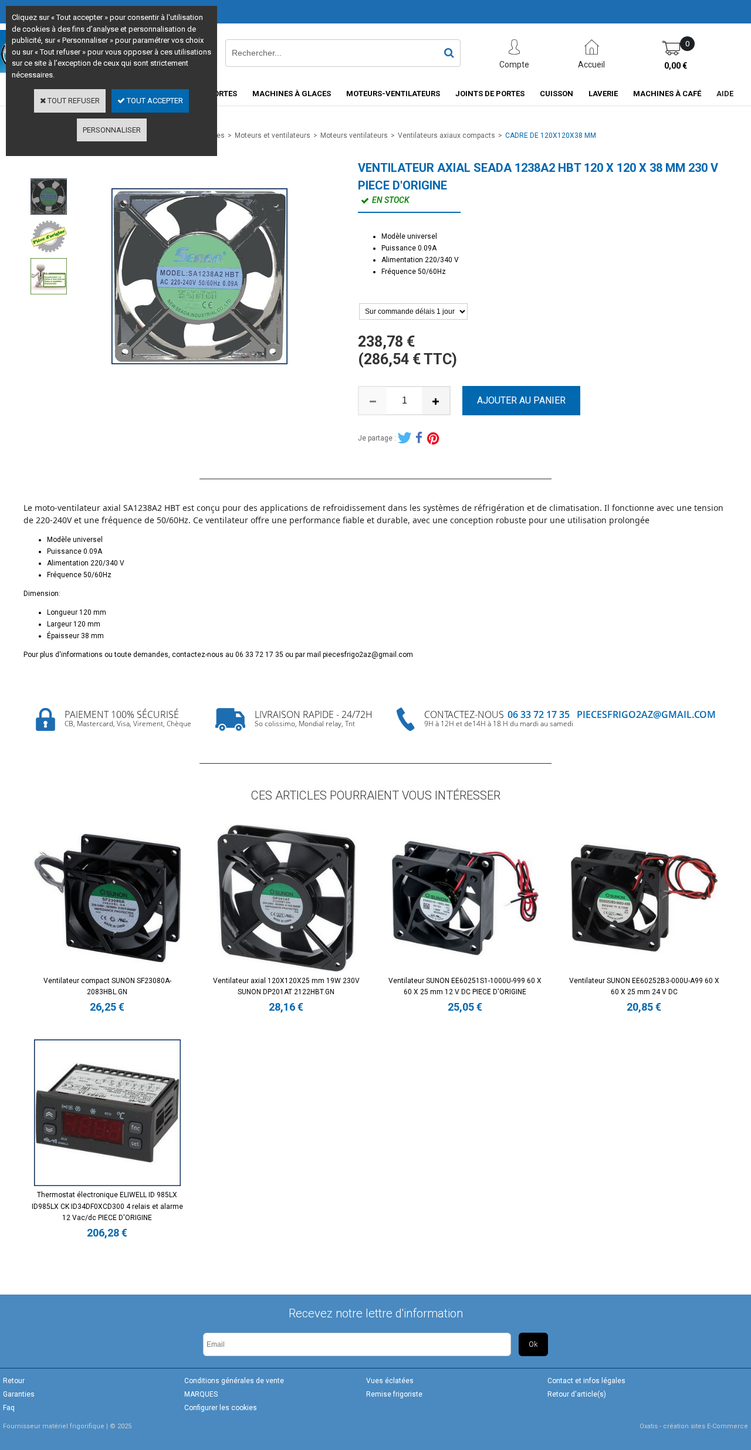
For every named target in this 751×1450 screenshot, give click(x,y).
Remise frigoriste (394, 1394)
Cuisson (556, 93)
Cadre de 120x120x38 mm (550, 135)
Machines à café (667, 93)
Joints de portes (490, 93)
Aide (724, 93)
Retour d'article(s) (576, 1394)
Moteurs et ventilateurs (272, 135)
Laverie (603, 93)
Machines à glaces (291, 93)
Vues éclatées (390, 1381)
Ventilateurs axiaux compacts (446, 135)
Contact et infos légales (586, 1381)
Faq (9, 1408)
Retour (14, 1381)
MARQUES (201, 1394)
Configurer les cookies (220, 1408)
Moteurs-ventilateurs (393, 93)
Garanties (19, 1394)
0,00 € (675, 65)
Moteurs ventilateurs (354, 135)
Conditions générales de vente (234, 1381)
